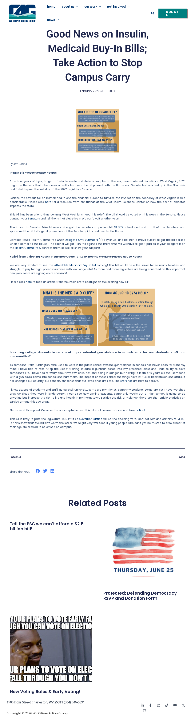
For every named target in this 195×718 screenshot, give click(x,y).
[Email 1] (144, 710)
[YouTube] (175, 705)
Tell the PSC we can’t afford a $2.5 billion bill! (47, 526)
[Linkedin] (142, 705)
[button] (76, 6)
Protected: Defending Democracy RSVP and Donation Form (140, 595)
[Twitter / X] (183, 705)
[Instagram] (158, 705)
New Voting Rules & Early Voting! (45, 692)
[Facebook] (150, 705)
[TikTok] (167, 705)
